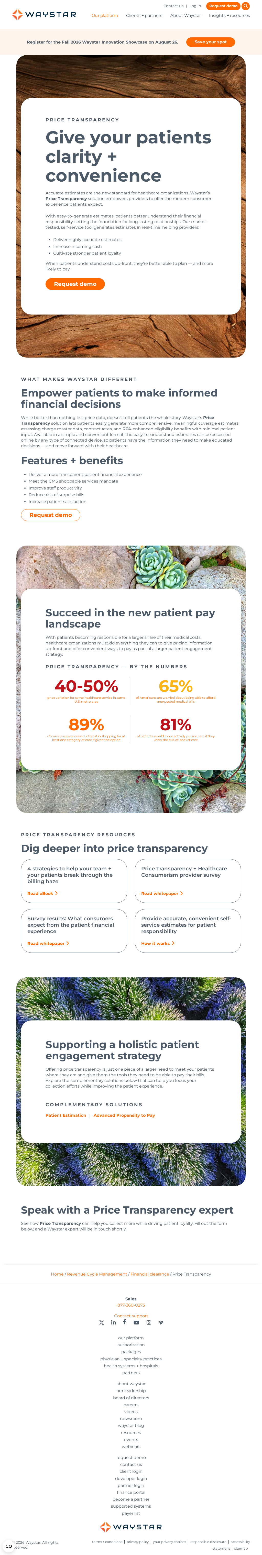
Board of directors (131, 1397)
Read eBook (40, 893)
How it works (155, 943)
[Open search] (246, 6)
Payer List (131, 1513)
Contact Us (131, 1464)
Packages (131, 1351)
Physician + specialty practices (131, 1358)
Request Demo (131, 1457)
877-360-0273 (131, 1305)
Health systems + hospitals (131, 1365)
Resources (131, 1432)
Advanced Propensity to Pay (124, 1115)
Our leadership (131, 1390)
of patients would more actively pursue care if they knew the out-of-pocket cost (176, 738)
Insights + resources (229, 15)
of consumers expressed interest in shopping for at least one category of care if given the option (86, 738)
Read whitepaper (159, 893)
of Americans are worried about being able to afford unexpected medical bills (175, 699)
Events (131, 1439)
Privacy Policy (138, 1542)
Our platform (105, 15)
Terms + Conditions (107, 1542)
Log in (195, 6)
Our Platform (131, 1337)
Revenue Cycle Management (97, 1274)
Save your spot (211, 41)
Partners (131, 1372)
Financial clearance (149, 1274)
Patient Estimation (66, 1115)
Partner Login (131, 1485)
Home (57, 1274)
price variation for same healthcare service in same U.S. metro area (86, 699)
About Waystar (185, 15)
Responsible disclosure (208, 1542)
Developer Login (131, 1478)
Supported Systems (131, 1506)
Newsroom (131, 1418)
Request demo (223, 6)
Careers (131, 1404)
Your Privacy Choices (169, 1542)
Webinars (131, 1446)
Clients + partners (144, 15)
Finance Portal (131, 1492)
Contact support (131, 1315)
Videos (131, 1411)
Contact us (173, 6)
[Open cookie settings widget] (9, 1546)
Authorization (131, 1344)
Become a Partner (131, 1499)
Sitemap (241, 1548)
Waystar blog (131, 1425)
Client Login (131, 1471)
